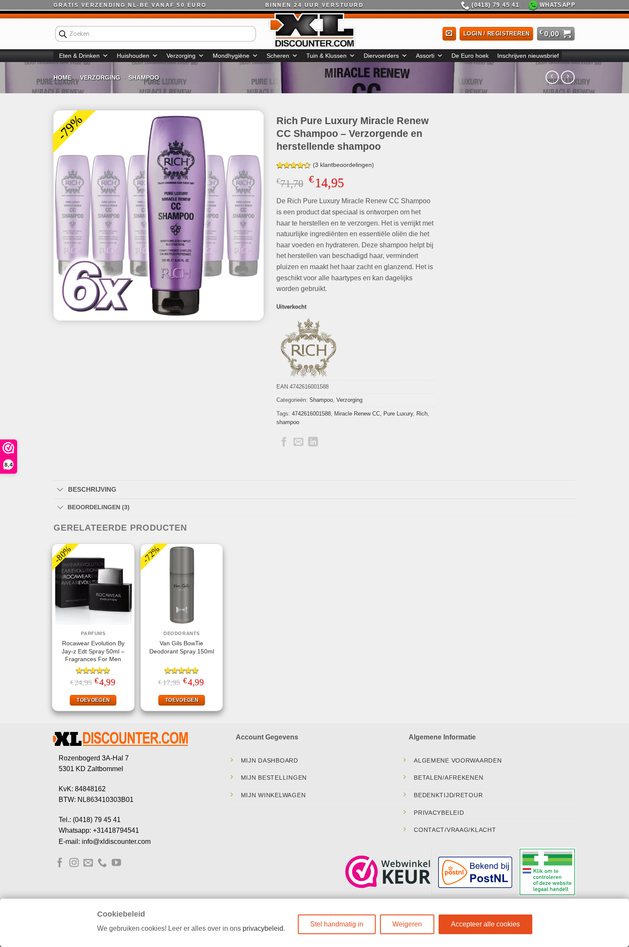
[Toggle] (60, 490)
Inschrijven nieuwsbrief (528, 55)
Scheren (278, 55)
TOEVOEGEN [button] (93, 700)
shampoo (287, 422)
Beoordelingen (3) (99, 507)
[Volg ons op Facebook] (60, 863)
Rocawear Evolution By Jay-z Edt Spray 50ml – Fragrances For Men (93, 651)
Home (62, 77)
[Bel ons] (102, 863)
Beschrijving (92, 489)
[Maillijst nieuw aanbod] (449, 34)
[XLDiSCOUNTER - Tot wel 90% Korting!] (314, 30)
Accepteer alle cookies (485, 924)
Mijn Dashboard (269, 760)
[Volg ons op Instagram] (74, 863)
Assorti (425, 55)
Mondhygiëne (231, 55)
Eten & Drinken (79, 55)
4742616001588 (311, 413)
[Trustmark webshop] (388, 871)
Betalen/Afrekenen (448, 777)
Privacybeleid (439, 812)
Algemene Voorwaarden (457, 760)
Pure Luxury (398, 413)
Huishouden (133, 55)
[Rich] (308, 348)
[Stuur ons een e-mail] (88, 863)
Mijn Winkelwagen (273, 795)
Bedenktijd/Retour (448, 795)
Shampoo (143, 77)
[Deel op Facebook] (284, 442)
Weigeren (407, 924)
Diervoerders (381, 55)
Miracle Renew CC (357, 413)
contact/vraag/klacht (455, 829)
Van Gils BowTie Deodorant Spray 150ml (181, 647)
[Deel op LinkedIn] (313, 442)
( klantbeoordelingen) (343, 165)
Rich (421, 413)
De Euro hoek (470, 55)
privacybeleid (263, 928)
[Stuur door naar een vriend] (298, 442)
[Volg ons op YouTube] (116, 863)
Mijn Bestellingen (274, 777)
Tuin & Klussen (326, 55)
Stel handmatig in (336, 924)
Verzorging (181, 55)
